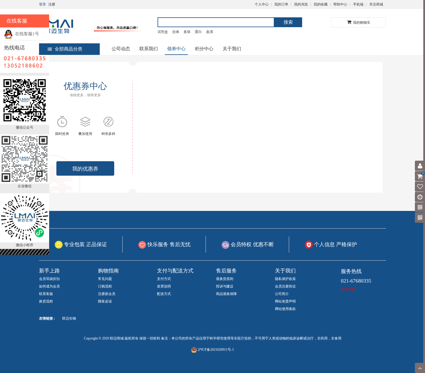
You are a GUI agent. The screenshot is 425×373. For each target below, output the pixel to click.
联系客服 (46, 294)
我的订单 (281, 4)
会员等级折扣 (49, 279)
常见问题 (105, 279)
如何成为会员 (49, 286)
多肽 (187, 32)
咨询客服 (348, 289)
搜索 (288, 22)
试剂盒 (163, 32)
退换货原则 (224, 279)
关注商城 (376, 4)
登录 (42, 4)
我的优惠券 (85, 169)
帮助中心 (340, 4)
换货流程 (46, 301)
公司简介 (282, 294)
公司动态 (121, 48)
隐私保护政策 (285, 279)
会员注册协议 (285, 286)
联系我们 (148, 48)
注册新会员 (106, 294)
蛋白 (198, 32)
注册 (51, 4)
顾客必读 (105, 301)
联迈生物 (69, 318)
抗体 (175, 32)
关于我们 (232, 48)
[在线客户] (368, 58)
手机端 (358, 4)
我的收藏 (321, 4)
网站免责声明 (285, 301)
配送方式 (164, 294)
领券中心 (176, 48)
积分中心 (204, 48)
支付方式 (164, 279)
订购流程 (105, 286)
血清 (209, 32)
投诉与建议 (224, 286)
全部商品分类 (68, 49)
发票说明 (164, 286)
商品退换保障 (226, 294)
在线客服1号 (26, 33)
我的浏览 (301, 4)
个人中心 (262, 4)
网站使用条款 (285, 309)
